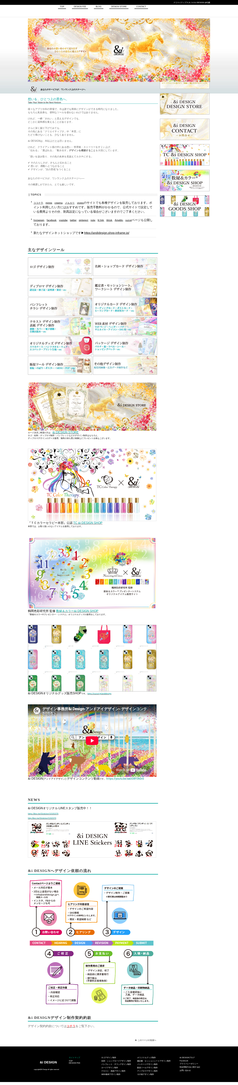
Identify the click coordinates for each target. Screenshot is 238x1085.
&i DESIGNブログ (187, 1058)
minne (49, 203)
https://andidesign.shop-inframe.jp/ (106, 232)
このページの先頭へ (147, 1040)
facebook (52, 220)
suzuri (128, 220)
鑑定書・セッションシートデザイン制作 (154, 1061)
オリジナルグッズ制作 (146, 1058)
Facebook (184, 1061)
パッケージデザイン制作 (147, 1064)
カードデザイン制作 (109, 1068)
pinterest (83, 220)
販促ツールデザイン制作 (147, 1068)
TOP (71, 1061)
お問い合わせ (185, 1070)
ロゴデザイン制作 (108, 1058)
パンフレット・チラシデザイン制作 (116, 1064)
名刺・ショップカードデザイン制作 (116, 1061)
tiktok (109, 220)
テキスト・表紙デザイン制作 (113, 1071)
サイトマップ (74, 1058)
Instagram (38, 220)
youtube (63, 220)
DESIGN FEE (74, 1063)
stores (80, 203)
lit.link (101, 220)
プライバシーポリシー (189, 1064)
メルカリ (70, 203)
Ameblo (119, 220)
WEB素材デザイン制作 (110, 1074)
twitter (73, 220)
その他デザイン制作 (145, 1074)
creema (58, 203)
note (93, 220)
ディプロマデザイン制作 (147, 1071)
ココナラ (38, 203)
